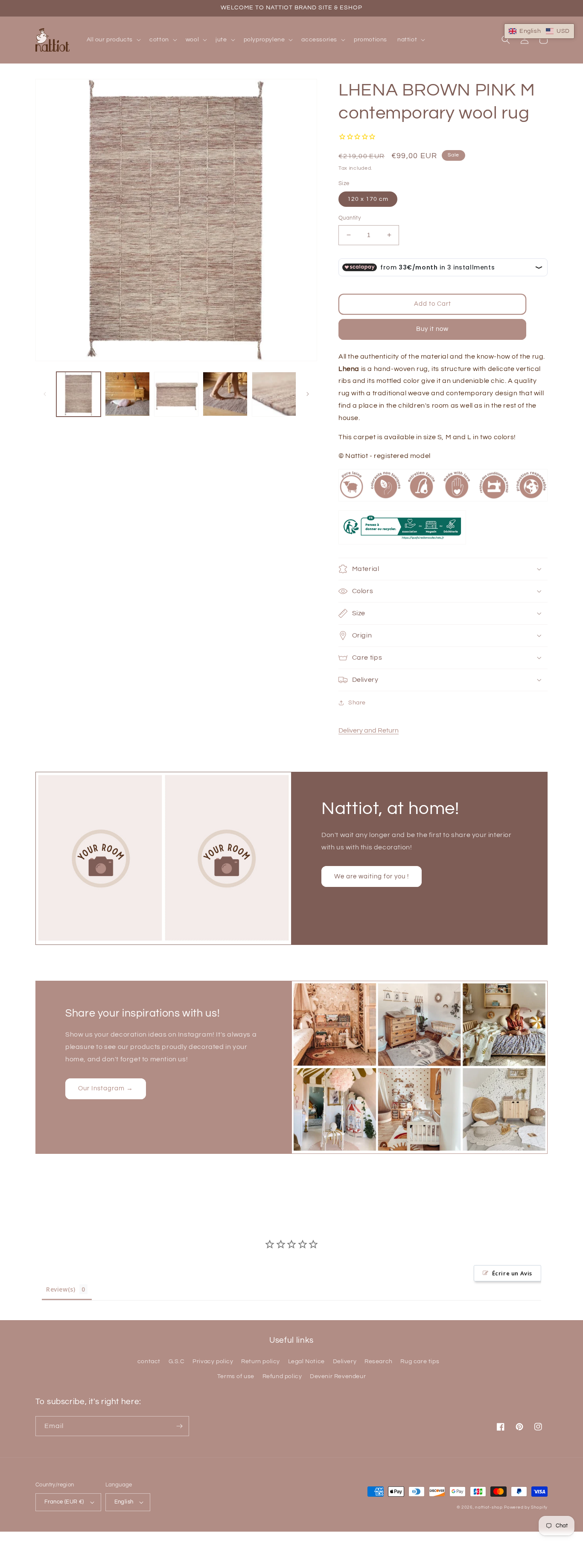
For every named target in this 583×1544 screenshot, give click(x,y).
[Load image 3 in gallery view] (176, 394)
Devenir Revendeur (338, 1376)
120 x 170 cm (367, 199)
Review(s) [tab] (60, 1289)
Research (378, 1361)
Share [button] (357, 703)
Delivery (345, 1361)
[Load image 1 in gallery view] (78, 394)
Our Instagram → (105, 1088)
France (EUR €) (64, 1502)
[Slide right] (307, 394)
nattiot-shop (488, 1507)
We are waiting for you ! (371, 876)
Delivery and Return (368, 730)
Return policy (260, 1361)
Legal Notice (306, 1361)
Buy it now (432, 329)
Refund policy (282, 1376)
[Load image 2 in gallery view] (127, 394)
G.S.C (177, 1361)
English (124, 1502)
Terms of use (235, 1376)
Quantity (349, 218)
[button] (113, 40)
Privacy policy (212, 1361)
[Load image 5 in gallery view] (274, 394)
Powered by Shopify (526, 1507)
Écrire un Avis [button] (512, 1273)
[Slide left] (44, 394)
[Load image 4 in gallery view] (225, 394)
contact (148, 1361)
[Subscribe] (179, 1426)
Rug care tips (419, 1361)
